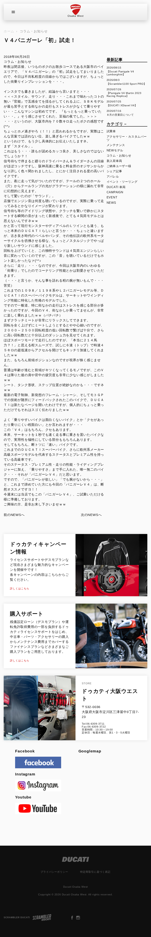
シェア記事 (114, 171)
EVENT (112, 197)
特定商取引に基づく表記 (95, 871)
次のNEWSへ (91, 515)
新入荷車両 (114, 160)
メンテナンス (116, 145)
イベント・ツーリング (122, 181)
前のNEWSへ (14, 515)
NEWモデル (115, 150)
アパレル (113, 176)
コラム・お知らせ (34, 31)
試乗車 (111, 131)
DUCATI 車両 (116, 187)
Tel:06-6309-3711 (93, 723)
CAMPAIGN (115, 192)
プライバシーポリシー (54, 871)
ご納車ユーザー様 (119, 166)
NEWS (111, 202)
